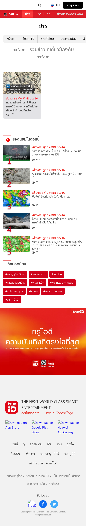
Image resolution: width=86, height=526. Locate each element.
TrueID (11, 5)
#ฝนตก (33, 291)
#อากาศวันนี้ (11, 300)
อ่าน (11, 14)
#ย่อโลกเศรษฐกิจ (14, 291)
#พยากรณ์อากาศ (52, 291)
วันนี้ (15, 444)
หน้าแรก (11, 38)
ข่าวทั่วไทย (47, 38)
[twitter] (54, 504)
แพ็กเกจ (30, 453)
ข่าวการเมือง (68, 38)
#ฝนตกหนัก (37, 283)
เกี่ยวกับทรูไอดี (14, 476)
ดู (24, 444)
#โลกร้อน (57, 274)
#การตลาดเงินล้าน (15, 283)
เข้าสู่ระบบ (73, 5)
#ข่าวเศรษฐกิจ (14, 98)
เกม (59, 444)
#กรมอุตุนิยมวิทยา (15, 274)
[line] (32, 504)
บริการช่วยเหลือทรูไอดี (43, 463)
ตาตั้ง (70, 444)
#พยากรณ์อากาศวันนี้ (61, 283)
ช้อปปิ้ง (15, 453)
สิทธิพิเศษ (36, 444)
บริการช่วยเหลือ (36, 484)
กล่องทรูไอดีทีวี (49, 453)
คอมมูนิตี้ (70, 453)
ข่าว (27, 14)
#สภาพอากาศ (38, 274)
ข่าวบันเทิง (44, 14)
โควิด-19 (28, 38)
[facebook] (43, 504)
